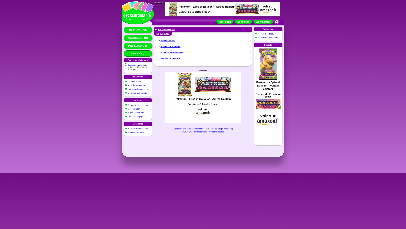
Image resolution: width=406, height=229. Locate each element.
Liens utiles (138, 124)
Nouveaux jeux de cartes (138, 89)
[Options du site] (277, 22)
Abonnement (263, 21)
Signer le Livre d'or (136, 113)
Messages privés (135, 109)
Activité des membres (137, 85)
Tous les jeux (138, 30)
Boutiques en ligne (136, 132)
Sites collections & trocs (138, 129)
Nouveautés (137, 77)
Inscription (225, 21)
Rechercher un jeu (266, 34)
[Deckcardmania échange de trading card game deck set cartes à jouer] (137, 20)
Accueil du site (180, 129)
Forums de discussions (138, 105)
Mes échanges (138, 45)
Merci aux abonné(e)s (137, 93)
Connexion (243, 21)
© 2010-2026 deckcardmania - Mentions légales (203, 132)
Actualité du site (134, 81)
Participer (138, 100)
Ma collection (138, 38)
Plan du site (216, 129)
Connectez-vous (135, 65)
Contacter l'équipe (136, 116)
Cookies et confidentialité (198, 129)
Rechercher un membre (268, 38)
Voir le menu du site (166, 29)
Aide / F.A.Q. (138, 53)
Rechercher (268, 29)
